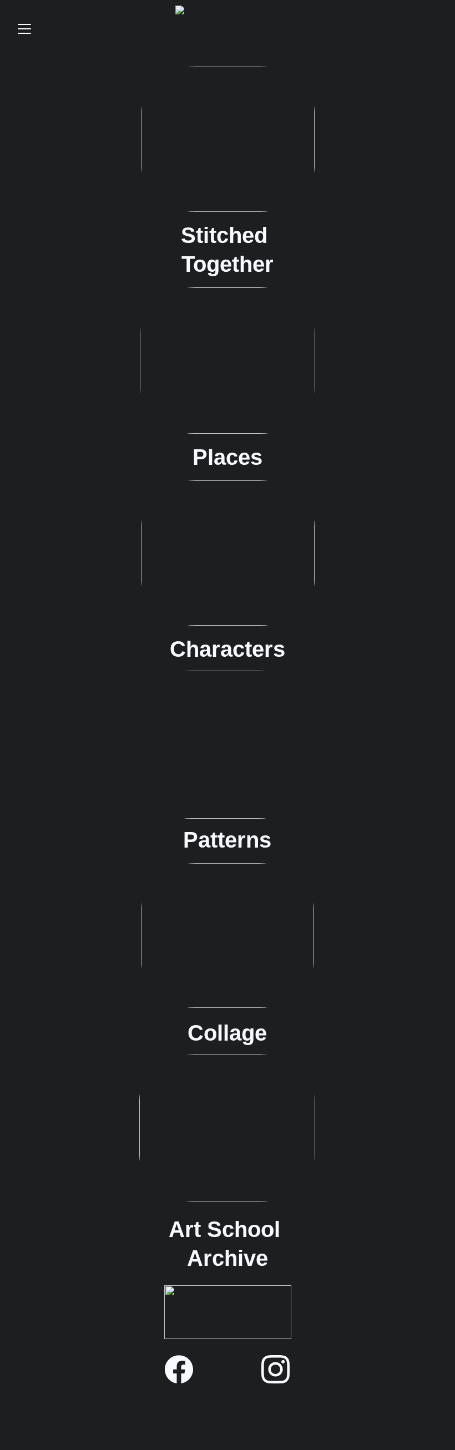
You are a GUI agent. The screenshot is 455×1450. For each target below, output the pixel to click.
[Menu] (24, 29)
